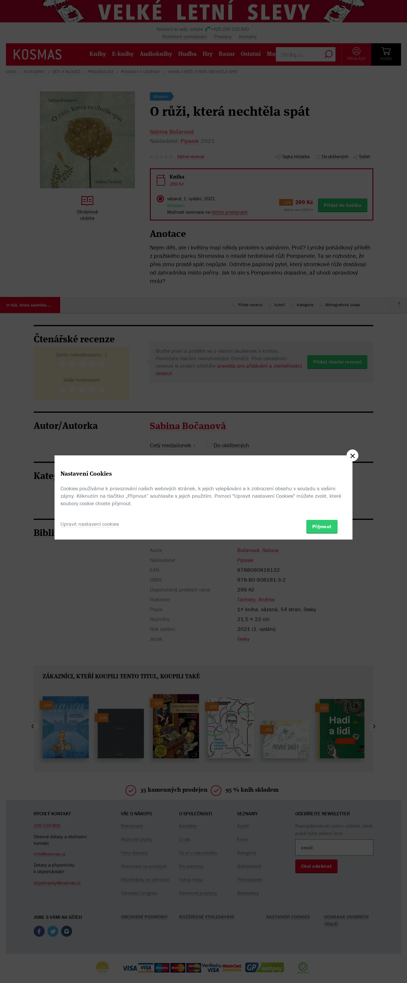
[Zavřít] (352, 455)
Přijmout (322, 526)
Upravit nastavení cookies (89, 523)
